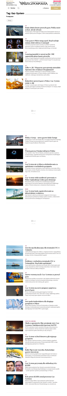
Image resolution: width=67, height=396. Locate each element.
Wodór (26, 189)
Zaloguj (56, 8)
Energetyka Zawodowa (30, 321)
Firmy (9, 20)
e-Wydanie (46, 8)
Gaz (26, 25)
